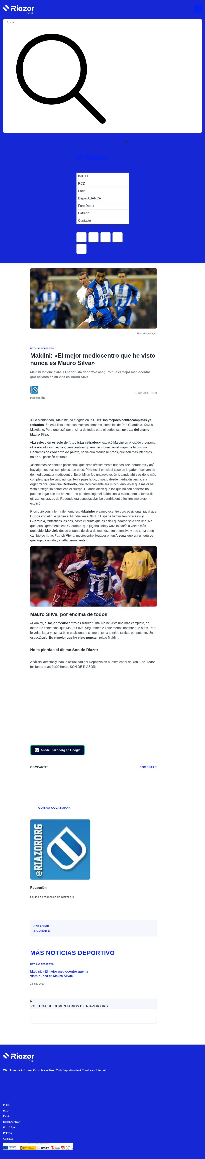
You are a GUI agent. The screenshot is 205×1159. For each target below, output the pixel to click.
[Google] (68, 1081)
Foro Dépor (9, 1127)
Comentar (148, 767)
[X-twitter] (32, 1081)
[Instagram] (20, 1081)
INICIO (6, 1105)
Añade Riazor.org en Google (60, 750)
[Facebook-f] (56, 1081)
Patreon (7, 1133)
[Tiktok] (44, 1081)
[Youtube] (8, 1081)
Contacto (8, 1138)
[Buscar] (61, 79)
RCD (6, 1110)
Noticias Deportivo (42, 348)
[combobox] (22, 22)
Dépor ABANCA (11, 1122)
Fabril (6, 1116)
